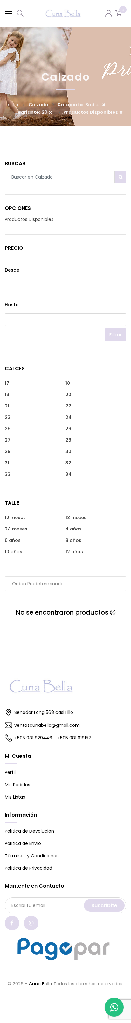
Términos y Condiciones (32, 856)
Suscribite (104, 905)
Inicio (12, 104)
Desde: (12, 270)
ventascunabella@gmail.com (47, 725)
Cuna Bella (40, 984)
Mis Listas (15, 797)
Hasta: (12, 305)
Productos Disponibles (29, 219)
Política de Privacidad (28, 868)
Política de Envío (23, 843)
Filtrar (115, 335)
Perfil (10, 772)
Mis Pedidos (17, 784)
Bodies (79, 104)
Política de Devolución (29, 831)
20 (33, 112)
